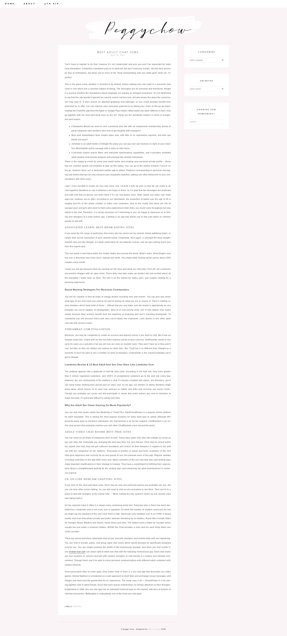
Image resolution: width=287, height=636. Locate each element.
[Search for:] (206, 122)
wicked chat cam (77, 552)
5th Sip (52, 4)
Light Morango (154, 629)
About (30, 4)
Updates (77, 606)
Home (10, 4)
